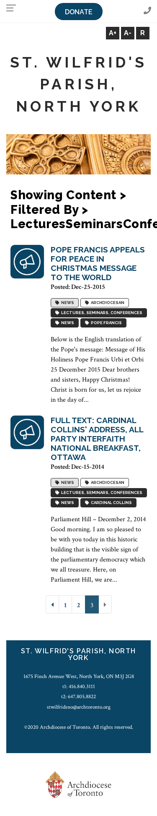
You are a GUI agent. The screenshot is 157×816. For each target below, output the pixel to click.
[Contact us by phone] (147, 11)
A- (127, 33)
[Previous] (52, 604)
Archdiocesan (106, 303)
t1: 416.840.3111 (78, 686)
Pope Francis (105, 323)
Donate (79, 12)
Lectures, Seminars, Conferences (100, 313)
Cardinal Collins (110, 503)
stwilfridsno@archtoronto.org (79, 707)
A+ (112, 33)
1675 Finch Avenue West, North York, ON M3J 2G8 (78, 676)
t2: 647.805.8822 (78, 696)
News (66, 303)
